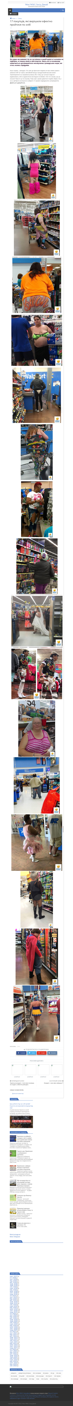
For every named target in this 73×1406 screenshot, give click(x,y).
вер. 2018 (13, 1290)
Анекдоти (13, 1373)
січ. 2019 (13, 1296)
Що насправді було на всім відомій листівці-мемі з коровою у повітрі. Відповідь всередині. (24, 1183)
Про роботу (49, 1376)
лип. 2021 (13, 1340)
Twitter (33, 1053)
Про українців (14, 1379)
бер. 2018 (13, 1281)
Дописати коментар (18, 1093)
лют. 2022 (13, 1351)
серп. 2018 (13, 1288)
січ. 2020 (13, 1314)
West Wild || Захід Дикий (23, 1393)
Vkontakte (53, 1053)
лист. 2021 (13, 1346)
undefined (17, 1077)
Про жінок (46, 1373)
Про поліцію (23, 1379)
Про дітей (21, 1376)
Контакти (53, 2)
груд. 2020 (13, 1330)
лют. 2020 (13, 1315)
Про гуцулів (44, 1379)
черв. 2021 (13, 1339)
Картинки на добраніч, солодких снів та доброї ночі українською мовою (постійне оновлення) (24, 1138)
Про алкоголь (54, 1379)
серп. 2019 (13, 1306)
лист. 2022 (13, 1363)
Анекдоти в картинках (24, 1373)
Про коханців (40, 1376)
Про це (52, 1373)
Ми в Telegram (15, 1237)
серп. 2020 (13, 1324)
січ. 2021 (13, 1331)
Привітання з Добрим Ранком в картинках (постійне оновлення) (23, 1167)
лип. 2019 (13, 1305)
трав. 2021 (13, 1337)
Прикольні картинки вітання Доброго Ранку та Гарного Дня (25, 1210)
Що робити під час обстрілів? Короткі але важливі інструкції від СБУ (21, 1106)
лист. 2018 (13, 1293)
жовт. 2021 (14, 1345)
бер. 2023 (13, 1364)
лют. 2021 (13, 1333)
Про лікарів (14, 1376)
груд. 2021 (13, 1348)
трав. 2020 (13, 1320)
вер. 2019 (13, 1308)
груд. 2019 (13, 1312)
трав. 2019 (13, 1302)
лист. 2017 (13, 1276)
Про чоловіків (37, 1373)
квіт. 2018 (13, 1282)
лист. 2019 (13, 1311)
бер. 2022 (13, 1352)
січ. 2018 (13, 1278)
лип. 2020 (13, 1322)
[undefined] (17, 1069)
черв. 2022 (13, 1357)
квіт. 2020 (13, 1318)
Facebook (23, 1053)
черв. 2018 (13, 1285)
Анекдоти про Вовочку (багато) (24, 1196)
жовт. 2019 (14, 1309)
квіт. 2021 (13, 1336)
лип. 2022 (13, 1358)
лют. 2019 (13, 1297)
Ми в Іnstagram (15, 1234)
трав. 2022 (13, 1355)
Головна (14, 13)
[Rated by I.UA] (36, 1387)
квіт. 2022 (13, 1354)
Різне (37, 1379)
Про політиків (30, 1376)
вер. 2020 (13, 1325)
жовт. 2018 (14, 1291)
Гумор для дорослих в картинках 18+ (23, 1224)
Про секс (58, 1373)
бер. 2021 (13, 1334)
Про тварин (57, 1376)
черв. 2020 (13, 1321)
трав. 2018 (13, 1284)
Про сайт (61, 2)
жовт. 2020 (14, 1327)
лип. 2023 (13, 1366)
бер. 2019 (13, 1299)
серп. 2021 (13, 1342)
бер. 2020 (13, 1316)
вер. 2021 (13, 1343)
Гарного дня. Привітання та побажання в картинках (24, 1152)
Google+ (43, 1053)
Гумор (18, 1046)
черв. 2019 (13, 1303)
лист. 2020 (13, 1328)
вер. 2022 (13, 1361)
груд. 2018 (13, 1294)
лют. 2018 (13, 1279)
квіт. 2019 (13, 1300)
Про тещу (31, 1379)
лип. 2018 (13, 1287)
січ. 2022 (13, 1349)
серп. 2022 (13, 1360)
